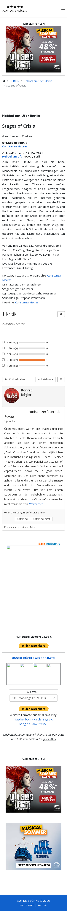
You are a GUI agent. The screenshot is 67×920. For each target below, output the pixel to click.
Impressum (27, 905)
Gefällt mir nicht (41, 519)
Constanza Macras (14, 146)
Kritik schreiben (17, 379)
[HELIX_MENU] (63, 8)
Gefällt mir (22, 519)
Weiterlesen (36, 504)
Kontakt (42, 905)
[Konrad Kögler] (11, 395)
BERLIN (14, 81)
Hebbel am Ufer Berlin (37, 81)
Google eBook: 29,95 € (33, 724)
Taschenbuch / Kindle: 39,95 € (33, 719)
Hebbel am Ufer (13, 156)
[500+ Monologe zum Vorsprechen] (33, 588)
